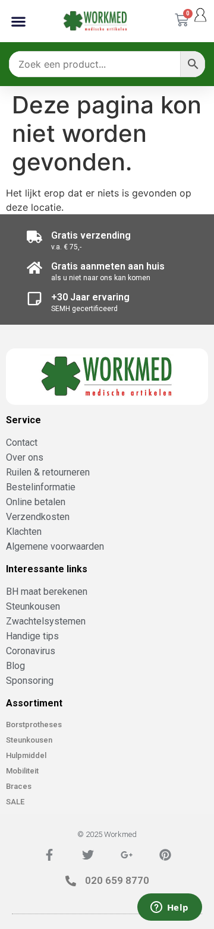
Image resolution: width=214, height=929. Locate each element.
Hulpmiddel (26, 755)
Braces (19, 786)
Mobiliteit (22, 770)
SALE (15, 801)
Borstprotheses (34, 724)
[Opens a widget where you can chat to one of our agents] (169, 908)
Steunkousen (29, 739)
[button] (18, 21)
